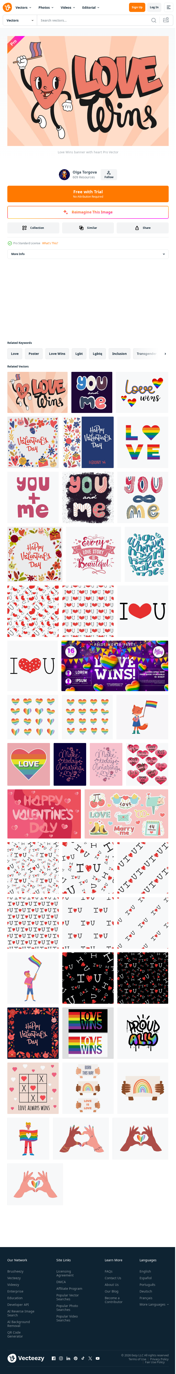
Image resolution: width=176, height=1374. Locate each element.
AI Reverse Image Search (18, 1311)
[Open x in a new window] (90, 1356)
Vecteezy (14, 1275)
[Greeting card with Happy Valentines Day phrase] (34, 552)
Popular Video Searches (66, 1320)
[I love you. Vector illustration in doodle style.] (142, 609)
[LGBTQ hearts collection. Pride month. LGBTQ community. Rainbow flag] (32, 715)
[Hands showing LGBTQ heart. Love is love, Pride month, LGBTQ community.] (81, 1136)
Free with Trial (88, 194)
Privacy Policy (156, 1357)
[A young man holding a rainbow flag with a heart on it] (28, 1136)
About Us (110, 1282)
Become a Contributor (112, 1297)
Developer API (18, 1302)
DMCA (60, 1279)
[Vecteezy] (7, 7)
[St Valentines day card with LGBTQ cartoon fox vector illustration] (142, 715)
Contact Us (111, 1275)
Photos (44, 7)
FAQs (107, 1269)
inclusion (119, 351)
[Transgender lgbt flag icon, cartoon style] (33, 975)
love (15, 351)
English (142, 1269)
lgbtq (97, 351)
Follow (108, 177)
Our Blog (110, 1289)
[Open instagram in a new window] (61, 1356)
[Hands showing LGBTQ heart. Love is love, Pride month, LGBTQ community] (35, 1182)
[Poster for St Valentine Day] (88, 440)
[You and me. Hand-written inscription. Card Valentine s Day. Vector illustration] (88, 495)
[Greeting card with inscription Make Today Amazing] (106, 762)
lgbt (79, 351)
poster (34, 351)
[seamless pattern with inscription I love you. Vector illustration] (33, 865)
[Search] (154, 20)
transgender (147, 351)
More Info (18, 252)
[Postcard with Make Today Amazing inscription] (70, 762)
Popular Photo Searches (66, 1309)
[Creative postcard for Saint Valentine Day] (33, 440)
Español (142, 1275)
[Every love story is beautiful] (93, 552)
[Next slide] (158, 351)
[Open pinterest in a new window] (75, 1356)
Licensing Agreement (64, 1271)
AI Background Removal (18, 1321)
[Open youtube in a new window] (97, 1356)
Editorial (89, 7)
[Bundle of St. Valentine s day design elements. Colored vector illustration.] (126, 811)
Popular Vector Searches (66, 1299)
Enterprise (15, 1289)
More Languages (149, 1302)
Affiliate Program (62, 1288)
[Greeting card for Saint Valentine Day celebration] (33, 1031)
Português (144, 1282)
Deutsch (142, 1289)
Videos (66, 7)
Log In (154, 7)
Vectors (22, 7)
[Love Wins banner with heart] (37, 390)
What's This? (50, 243)
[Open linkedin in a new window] (68, 1356)
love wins (57, 351)
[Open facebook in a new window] (53, 1356)
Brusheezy (15, 1269)
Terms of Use (134, 1357)
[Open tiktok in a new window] (83, 1356)
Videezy (13, 1282)
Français (142, 1295)
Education (15, 1295)
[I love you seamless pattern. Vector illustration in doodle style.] (33, 609)
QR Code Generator (15, 1332)
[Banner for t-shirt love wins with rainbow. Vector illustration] (88, 1031)
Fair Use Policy (151, 1360)
